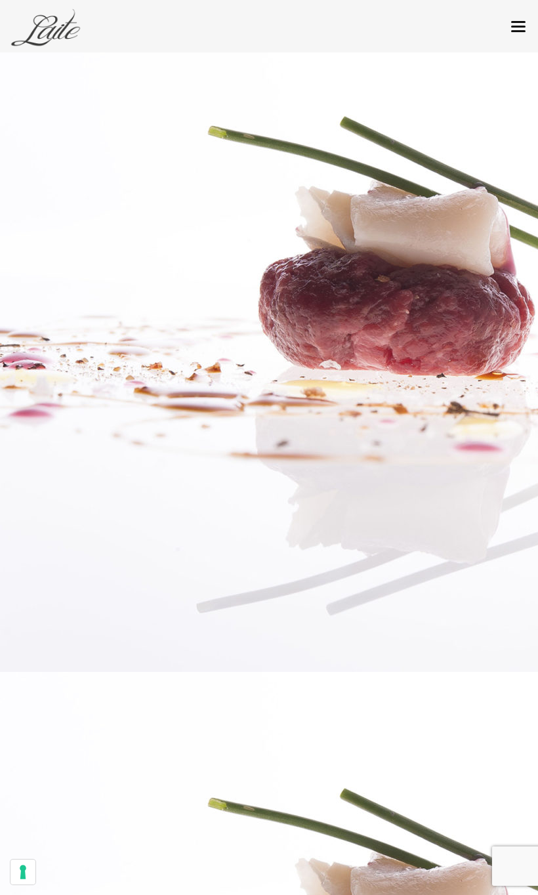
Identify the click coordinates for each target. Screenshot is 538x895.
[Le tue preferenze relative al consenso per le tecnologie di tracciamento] (22, 872)
